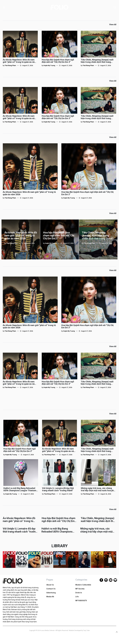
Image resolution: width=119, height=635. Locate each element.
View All (112, 24)
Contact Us (50, 589)
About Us (50, 585)
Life (77, 597)
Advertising (51, 593)
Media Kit (50, 597)
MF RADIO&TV (81, 601)
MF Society (79, 589)
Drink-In (78, 593)
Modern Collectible (83, 585)
